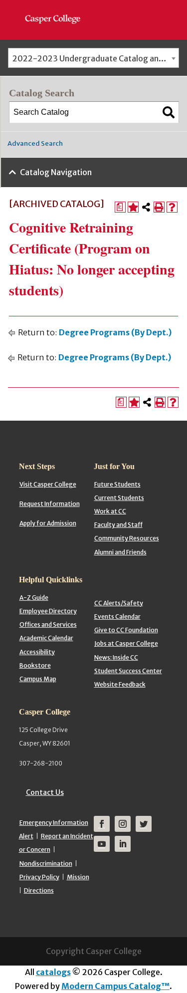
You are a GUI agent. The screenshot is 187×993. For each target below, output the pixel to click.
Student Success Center (128, 671)
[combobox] (93, 58)
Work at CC (110, 511)
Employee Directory (48, 611)
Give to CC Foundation (126, 630)
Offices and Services (48, 624)
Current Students (119, 497)
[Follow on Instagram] (123, 824)
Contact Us (45, 792)
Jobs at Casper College (126, 643)
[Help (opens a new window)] (172, 207)
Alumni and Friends (120, 552)
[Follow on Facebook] (102, 824)
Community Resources (126, 538)
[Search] (168, 112)
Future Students (117, 484)
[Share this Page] (146, 207)
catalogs (53, 972)
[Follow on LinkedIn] (123, 844)
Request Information (49, 503)
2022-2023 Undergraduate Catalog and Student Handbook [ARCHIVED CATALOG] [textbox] (95, 58)
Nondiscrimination (45, 863)
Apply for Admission (47, 523)
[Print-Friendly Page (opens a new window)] (159, 207)
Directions (39, 890)
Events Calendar (117, 616)
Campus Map (37, 679)
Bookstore (35, 665)
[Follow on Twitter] (144, 824)
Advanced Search (35, 143)
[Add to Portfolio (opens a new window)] (133, 207)
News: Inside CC (116, 657)
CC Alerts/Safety (118, 603)
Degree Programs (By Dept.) (115, 332)
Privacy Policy (39, 877)
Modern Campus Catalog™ (115, 986)
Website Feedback (120, 684)
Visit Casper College (47, 484)
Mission (78, 877)
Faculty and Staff (118, 524)
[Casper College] (57, 10)
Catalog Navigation (56, 172)
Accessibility (37, 652)
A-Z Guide (33, 597)
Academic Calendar (46, 638)
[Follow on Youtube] (102, 844)
